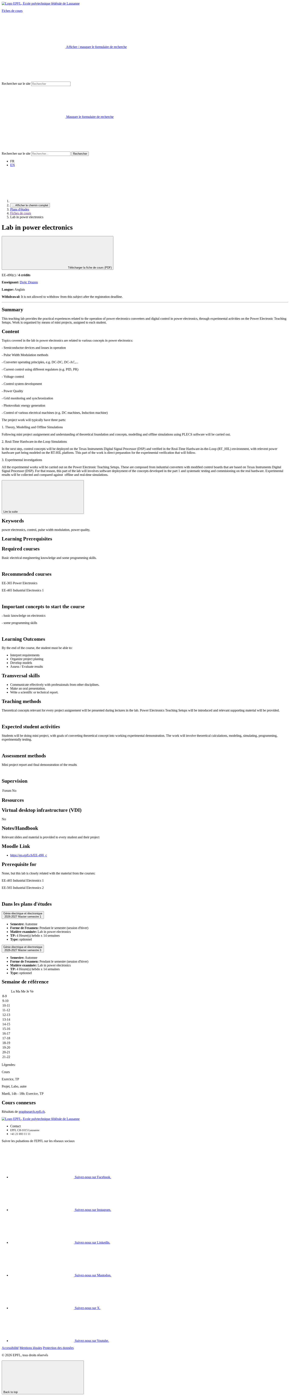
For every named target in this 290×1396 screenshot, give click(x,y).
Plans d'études (19, 209)
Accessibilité (10, 1348)
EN (12, 165)
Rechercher (80, 153)
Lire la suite (10, 511)
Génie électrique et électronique (22, 915)
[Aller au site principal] (42, 201)
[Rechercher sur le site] (33, 149)
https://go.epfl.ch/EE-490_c (28, 855)
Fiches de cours (12, 11)
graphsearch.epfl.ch (32, 1111)
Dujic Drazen (29, 282)
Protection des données (58, 1348)
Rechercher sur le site (16, 83)
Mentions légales (31, 1348)
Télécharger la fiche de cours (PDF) (89, 267)
